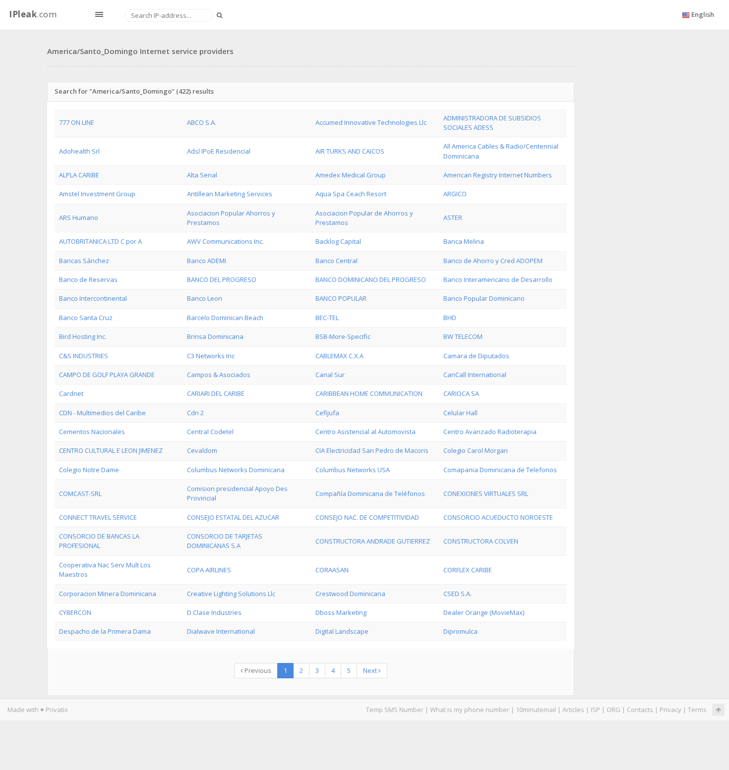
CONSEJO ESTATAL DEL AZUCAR (233, 517)
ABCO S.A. (201, 122)
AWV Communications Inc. (225, 241)
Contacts (640, 709)
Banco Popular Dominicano (484, 298)
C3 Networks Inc (211, 355)
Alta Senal (202, 174)
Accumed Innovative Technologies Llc (370, 122)
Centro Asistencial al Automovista (365, 431)
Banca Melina (463, 241)
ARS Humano (78, 217)
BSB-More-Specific (342, 336)
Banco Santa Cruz (86, 317)
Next (370, 670)
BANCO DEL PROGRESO (221, 279)
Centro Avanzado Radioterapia (490, 431)
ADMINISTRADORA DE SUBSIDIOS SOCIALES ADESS (492, 122)
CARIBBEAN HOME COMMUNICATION (369, 393)
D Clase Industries (214, 612)
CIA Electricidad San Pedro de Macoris (371, 450)
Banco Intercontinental (93, 298)
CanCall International (474, 374)
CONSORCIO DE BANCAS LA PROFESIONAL (99, 541)
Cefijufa (327, 412)
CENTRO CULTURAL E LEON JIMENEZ (111, 450)
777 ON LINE (76, 122)
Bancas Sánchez (84, 260)
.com (33, 14)
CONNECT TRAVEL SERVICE (98, 517)
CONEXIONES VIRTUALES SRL (485, 493)
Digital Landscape (341, 631)
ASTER (452, 217)
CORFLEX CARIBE (467, 569)
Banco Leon (204, 298)
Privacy (670, 709)
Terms (697, 709)
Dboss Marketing (340, 612)
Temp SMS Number (395, 709)
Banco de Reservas (88, 279)
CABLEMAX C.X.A (339, 355)
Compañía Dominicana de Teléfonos (370, 493)
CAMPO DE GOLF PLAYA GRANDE (107, 374)
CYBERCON (75, 612)
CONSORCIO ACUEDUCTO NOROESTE (498, 517)
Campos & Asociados (218, 374)
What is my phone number (469, 709)
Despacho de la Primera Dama (105, 631)
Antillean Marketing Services (229, 193)
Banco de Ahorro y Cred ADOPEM (493, 260)
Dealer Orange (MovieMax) (483, 612)
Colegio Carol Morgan (475, 450)
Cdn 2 (195, 412)
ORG (613, 709)
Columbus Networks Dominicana (236, 469)
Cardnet (71, 393)
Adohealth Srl (79, 151)
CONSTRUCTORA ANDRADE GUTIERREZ (372, 541)
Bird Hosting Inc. (83, 336)
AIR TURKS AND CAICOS (349, 151)
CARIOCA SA (461, 393)
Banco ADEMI (206, 260)
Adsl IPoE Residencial (218, 151)
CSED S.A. (457, 593)
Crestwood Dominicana (350, 593)
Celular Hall (460, 412)
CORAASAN (332, 569)
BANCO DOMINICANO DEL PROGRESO (370, 279)
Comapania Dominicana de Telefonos (500, 469)
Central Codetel (210, 431)
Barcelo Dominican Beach (225, 317)
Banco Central (336, 260)
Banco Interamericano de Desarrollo (497, 279)
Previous (257, 670)
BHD (449, 317)
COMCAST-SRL (80, 493)
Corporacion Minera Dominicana (107, 593)
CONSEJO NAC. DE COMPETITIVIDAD (367, 517)
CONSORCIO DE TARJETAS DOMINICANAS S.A (224, 541)
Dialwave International (221, 631)
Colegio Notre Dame (89, 469)
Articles (573, 709)
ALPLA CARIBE (79, 174)
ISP (595, 709)
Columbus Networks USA (352, 469)
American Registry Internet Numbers (497, 174)
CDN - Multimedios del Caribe (102, 412)
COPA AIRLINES (209, 569)
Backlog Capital (338, 241)
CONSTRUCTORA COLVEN (480, 541)
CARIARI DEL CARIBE (215, 393)
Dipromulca (460, 631)
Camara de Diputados (476, 355)
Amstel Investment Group (97, 193)
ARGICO (455, 193)
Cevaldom (202, 450)
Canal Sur (330, 374)
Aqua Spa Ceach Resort (350, 193)
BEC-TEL (327, 317)
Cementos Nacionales (92, 431)
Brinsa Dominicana (215, 336)
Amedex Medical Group (350, 174)
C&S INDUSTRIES (83, 355)
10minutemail (536, 709)
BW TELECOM (463, 336)
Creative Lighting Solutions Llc (231, 593)
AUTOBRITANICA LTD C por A (100, 241)
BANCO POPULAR (340, 298)
